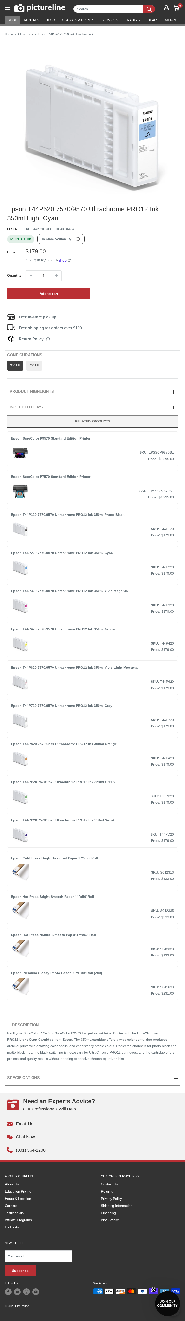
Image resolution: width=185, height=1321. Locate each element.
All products (25, 34)
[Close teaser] (153, 1289)
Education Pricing (18, 1191)
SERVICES (109, 20)
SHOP (12, 20)
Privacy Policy (111, 1199)
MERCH (171, 20)
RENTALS (31, 20)
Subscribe (20, 1270)
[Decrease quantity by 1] (31, 276)
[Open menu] (7, 8)
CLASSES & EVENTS (78, 20)
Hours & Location (18, 1199)
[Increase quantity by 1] (56, 276)
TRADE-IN (133, 20)
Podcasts (12, 1227)
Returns (107, 1191)
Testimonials (14, 1213)
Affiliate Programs (18, 1220)
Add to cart (49, 293)
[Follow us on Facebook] (8, 1291)
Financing (108, 1213)
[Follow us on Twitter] (17, 1291)
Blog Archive (110, 1220)
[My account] (166, 7)
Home (9, 34)
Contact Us (109, 1184)
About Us (12, 1184)
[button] (167, 1303)
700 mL (34, 365)
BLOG (50, 20)
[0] (176, 8)
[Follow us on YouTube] (35, 1291)
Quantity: (15, 275)
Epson (12, 229)
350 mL (15, 365)
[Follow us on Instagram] (26, 1291)
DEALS (152, 20)
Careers (11, 1206)
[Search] (149, 9)
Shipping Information (116, 1206)
